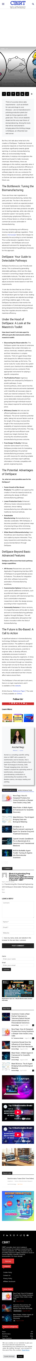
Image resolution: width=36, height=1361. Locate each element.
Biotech (17, 72)
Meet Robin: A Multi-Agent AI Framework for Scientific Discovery (23, 809)
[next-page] (6, 862)
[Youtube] (26, 1261)
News (7, 70)
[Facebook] (4, 94)
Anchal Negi (18, 747)
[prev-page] (3, 862)
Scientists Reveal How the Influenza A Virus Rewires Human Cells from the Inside (22, 1044)
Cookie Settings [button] (9, 1356)
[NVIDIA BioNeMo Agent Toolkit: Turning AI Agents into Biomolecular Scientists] (7, 852)
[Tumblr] (24, 1235)
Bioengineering (13, 70)
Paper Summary (24, 72)
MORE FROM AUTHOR (25, 790)
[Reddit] (20, 1235)
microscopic (12, 235)
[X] (9, 94)
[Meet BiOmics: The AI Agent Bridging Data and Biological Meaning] (7, 819)
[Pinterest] (13, 94)
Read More (25, 1350)
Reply (3, 892)
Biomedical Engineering (8, 72)
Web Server (11, 75)
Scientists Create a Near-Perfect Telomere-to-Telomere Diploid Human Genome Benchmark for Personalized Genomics (21, 1018)
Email (4, 962)
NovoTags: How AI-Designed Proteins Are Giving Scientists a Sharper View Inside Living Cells (23, 1296)
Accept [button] (20, 1356)
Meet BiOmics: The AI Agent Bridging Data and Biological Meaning (23, 819)
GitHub (19, 694)
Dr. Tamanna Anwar (17, 1038)
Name (4, 956)
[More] (32, 94)
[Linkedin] (22, 94)
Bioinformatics (22, 70)
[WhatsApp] (18, 94)
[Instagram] (14, 1235)
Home (2, 49)
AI (7, 49)
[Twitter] (10, 1235)
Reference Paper (19, 691)
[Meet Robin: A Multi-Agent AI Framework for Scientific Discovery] (7, 809)
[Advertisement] (18, 27)
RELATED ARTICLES (9, 790)
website (18, 686)
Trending (5, 75)
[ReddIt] (27, 94)
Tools (30, 72)
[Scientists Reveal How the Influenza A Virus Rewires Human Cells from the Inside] (6, 1045)
